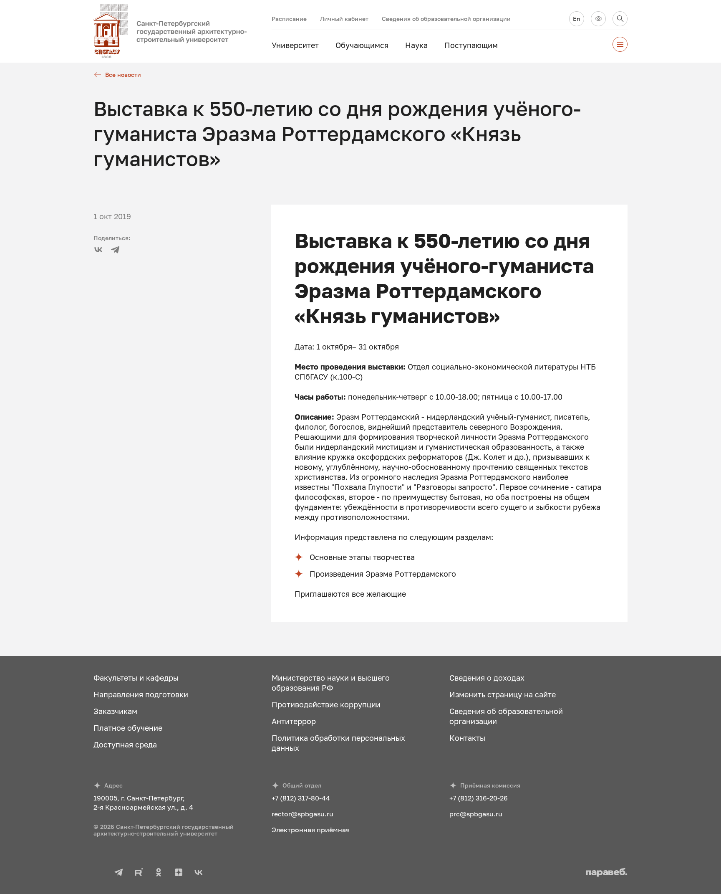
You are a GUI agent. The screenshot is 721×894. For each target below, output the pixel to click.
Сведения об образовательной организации (446, 18)
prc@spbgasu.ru (475, 814)
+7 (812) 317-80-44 (301, 798)
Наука (416, 45)
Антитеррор (294, 721)
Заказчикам (115, 711)
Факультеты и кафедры (136, 677)
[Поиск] (620, 18)
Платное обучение (127, 727)
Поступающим (471, 45)
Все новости (123, 74)
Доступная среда (125, 744)
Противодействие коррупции (326, 704)
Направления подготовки (140, 694)
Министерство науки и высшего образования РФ (331, 682)
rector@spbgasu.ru (302, 814)
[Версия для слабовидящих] (598, 18)
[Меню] (620, 44)
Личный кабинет (344, 18)
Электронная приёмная (311, 830)
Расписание (289, 18)
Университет (295, 45)
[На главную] (182, 31)
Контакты (467, 737)
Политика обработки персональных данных (338, 742)
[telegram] (115, 250)
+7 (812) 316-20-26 (478, 798)
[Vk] (98, 250)
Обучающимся (361, 45)
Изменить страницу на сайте (502, 694)
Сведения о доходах (486, 677)
